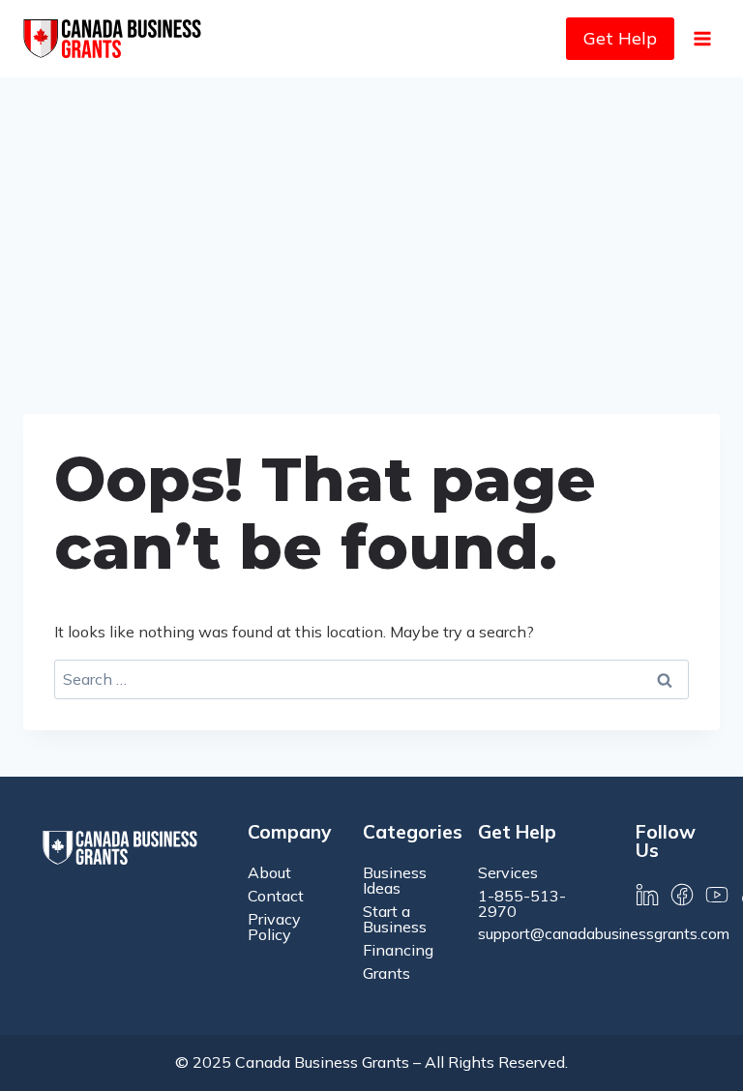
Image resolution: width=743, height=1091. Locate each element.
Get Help (620, 38)
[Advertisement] (371, 222)
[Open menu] (702, 38)
